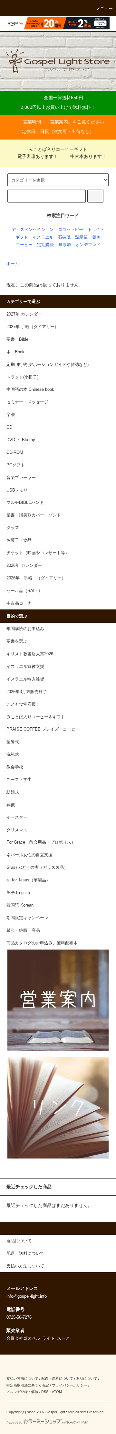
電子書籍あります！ (37, 156)
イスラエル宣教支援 (25, 666)
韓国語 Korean (20, 905)
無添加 (64, 245)
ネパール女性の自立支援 (29, 855)
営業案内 (59, 121)
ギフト (21, 237)
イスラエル (43, 237)
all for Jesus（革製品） (28, 880)
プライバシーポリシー (69, 1385)
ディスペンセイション (32, 229)
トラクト (96, 229)
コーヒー (24, 245)
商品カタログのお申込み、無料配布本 (42, 943)
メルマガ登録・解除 (22, 1392)
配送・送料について (57, 1378)
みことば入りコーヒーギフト (58, 149)
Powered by (14, 1422)
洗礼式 (12, 754)
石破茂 (64, 237)
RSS (44, 1392)
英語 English (18, 892)
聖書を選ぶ (16, 641)
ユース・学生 (19, 779)
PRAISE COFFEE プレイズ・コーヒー (43, 729)
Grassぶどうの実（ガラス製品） (37, 867)
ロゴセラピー (70, 229)
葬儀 (10, 805)
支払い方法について (22, 1378)
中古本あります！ (88, 156)
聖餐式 (12, 742)
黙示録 (81, 237)
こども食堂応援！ (23, 704)
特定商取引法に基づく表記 (27, 1385)
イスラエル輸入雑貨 (25, 679)
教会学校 (14, 767)
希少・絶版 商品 (23, 930)
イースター (16, 817)
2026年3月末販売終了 (26, 692)
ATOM (57, 1392)
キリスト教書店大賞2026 (29, 654)
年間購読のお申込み (25, 629)
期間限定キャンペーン (27, 918)
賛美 (96, 237)
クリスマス (16, 830)
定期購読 (45, 245)
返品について (86, 1378)
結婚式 (12, 792)
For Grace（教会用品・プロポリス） (40, 842)
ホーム (12, 264)
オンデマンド (88, 245)
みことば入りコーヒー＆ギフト (35, 717)
